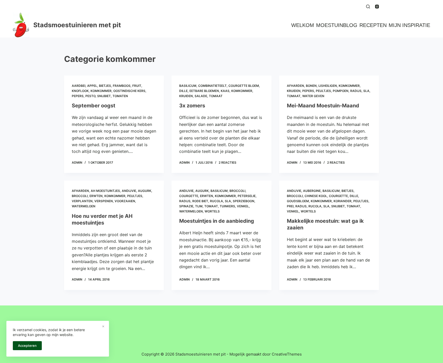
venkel (243, 206)
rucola (216, 201)
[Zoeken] (368, 6)
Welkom (302, 25)
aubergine (312, 191)
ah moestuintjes (105, 191)
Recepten (373, 25)
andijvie (129, 191)
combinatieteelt (212, 86)
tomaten (120, 96)
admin (77, 162)
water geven (313, 96)
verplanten (82, 201)
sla (366, 91)
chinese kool (316, 196)
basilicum (187, 86)
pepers (78, 96)
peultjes (323, 91)
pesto (90, 96)
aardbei (78, 86)
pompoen (340, 91)
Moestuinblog (336, 25)
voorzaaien (125, 201)
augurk (144, 191)
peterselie (247, 196)
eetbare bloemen (204, 91)
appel (92, 86)
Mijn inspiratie (409, 25)
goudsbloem (298, 201)
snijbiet (104, 96)
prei (290, 206)
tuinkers (227, 206)
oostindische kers (129, 91)
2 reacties (227, 162)
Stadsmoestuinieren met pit (77, 25)
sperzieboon (243, 201)
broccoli (80, 196)
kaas (225, 91)
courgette (188, 196)
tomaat (216, 96)
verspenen (103, 201)
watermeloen (83, 206)
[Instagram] (377, 6)
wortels (212, 211)
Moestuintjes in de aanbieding (216, 221)
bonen (311, 86)
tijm (199, 206)
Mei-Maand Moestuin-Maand (323, 106)
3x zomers (192, 106)
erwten (96, 196)
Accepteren (27, 345)
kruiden (186, 96)
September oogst (93, 106)
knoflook (80, 91)
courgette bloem (243, 86)
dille (183, 91)
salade (201, 96)
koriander (342, 201)
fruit (136, 86)
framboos (121, 86)
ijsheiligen (327, 86)
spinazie (186, 206)
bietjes (105, 86)
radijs (355, 91)
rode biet (200, 201)
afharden (295, 86)
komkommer (101, 91)
